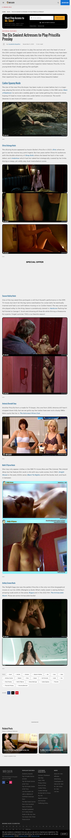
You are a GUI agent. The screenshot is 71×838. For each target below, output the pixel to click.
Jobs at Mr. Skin (58, 784)
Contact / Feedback (44, 775)
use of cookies (9, 836)
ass (48, 674)
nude (54, 678)
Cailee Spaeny (45, 682)
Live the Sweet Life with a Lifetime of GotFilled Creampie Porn (28, 795)
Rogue (31, 593)
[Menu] (3, 2)
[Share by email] (16, 692)
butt (54, 674)
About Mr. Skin (58, 773)
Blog (8, 11)
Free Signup (59, 18)
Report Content (42, 798)
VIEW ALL (28, 829)
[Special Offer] (34, 278)
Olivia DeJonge (33, 682)
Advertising (57, 779)
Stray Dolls (29, 155)
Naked (19, 678)
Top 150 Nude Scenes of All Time (28, 783)
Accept (64, 834)
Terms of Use (41, 25)
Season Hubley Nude (9, 296)
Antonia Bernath (23, 685)
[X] (7, 782)
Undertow (15, 158)
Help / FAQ (41, 780)
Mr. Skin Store (58, 786)
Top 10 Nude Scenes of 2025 (28, 778)
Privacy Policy (33, 25)
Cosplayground (58, 781)
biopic (35, 678)
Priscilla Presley (9, 685)
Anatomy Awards (27, 773)
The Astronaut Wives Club (30, 413)
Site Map (40, 778)
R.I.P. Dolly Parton (27, 812)
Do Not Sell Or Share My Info (44, 794)
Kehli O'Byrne (20, 682)
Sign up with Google (48, 22)
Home (4, 11)
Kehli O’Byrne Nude (8, 465)
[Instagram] (10, 782)
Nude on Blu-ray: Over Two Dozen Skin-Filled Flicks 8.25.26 (28, 817)
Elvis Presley (8, 682)
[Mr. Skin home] (10, 2)
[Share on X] (12, 692)
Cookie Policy (42, 788)
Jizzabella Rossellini (14, 44)
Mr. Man (56, 789)
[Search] (58, 2)
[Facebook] (3, 782)
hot (62, 678)
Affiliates (56, 776)
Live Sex (56, 791)
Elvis (54, 150)
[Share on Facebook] (8, 692)
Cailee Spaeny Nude (11, 83)
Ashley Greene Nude (8, 583)
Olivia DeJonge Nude (9, 145)
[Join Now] (65, 2)
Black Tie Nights (33, 475)
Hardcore (53, 308)
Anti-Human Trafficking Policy (43, 802)
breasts (27, 674)
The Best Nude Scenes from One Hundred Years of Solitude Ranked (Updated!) (29, 805)
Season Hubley (38, 674)
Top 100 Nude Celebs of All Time (28, 788)
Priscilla (56, 682)
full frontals (45, 678)
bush (10, 674)
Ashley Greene (9, 678)
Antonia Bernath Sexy (9, 403)
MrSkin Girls (8, 7)
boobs (18, 674)
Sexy (62, 674)
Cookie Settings (42, 790)
